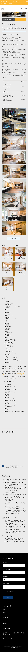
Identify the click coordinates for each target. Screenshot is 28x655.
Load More (13, 238)
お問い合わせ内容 (6, 583)
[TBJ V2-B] (2, 7)
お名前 (5, 562)
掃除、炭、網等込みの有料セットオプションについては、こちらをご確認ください (14, 375)
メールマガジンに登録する (8, 591)
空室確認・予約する (8, 19)
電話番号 (5, 576)
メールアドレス (6, 569)
